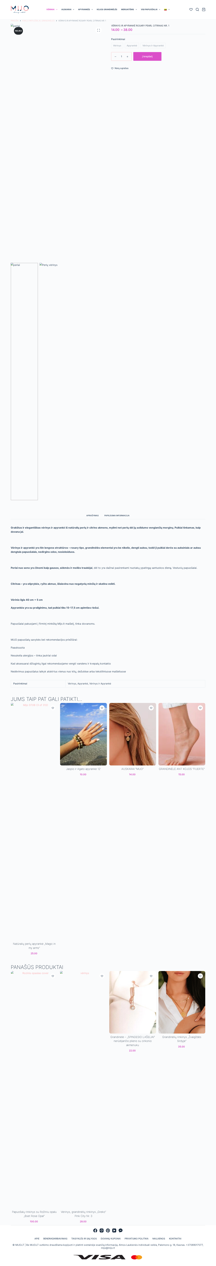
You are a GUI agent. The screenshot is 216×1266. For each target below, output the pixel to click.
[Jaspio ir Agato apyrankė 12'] (83, 734)
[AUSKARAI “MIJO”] (132, 734)
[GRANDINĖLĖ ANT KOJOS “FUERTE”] (181, 734)
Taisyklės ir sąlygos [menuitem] (84, 1238)
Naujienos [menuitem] (158, 1238)
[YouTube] (114, 1230)
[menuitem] (167, 9)
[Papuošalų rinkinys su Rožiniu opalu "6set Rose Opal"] (34, 1089)
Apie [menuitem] (36, 1238)
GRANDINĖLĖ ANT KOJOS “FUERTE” (182, 769)
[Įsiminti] (52, 707)
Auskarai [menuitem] (66, 9)
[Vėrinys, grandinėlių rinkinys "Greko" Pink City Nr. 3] (83, 1089)
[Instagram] (102, 1230)
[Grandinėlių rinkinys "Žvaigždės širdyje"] (181, 1002)
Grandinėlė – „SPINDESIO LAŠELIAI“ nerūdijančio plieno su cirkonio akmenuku (132, 1041)
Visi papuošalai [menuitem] (149, 9)
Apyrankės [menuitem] (84, 9)
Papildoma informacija (117, 515)
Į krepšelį (147, 56)
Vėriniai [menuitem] (50, 9)
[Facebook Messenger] (121, 1230)
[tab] (92, 515)
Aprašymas (92, 515)
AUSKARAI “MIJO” (132, 769)
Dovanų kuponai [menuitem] (111, 1238)
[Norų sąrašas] (191, 9)
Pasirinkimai (118, 39)
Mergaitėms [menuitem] (127, 9)
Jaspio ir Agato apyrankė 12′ (83, 769)
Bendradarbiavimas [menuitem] (55, 1238)
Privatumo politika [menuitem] (136, 1238)
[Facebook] (95, 1230)
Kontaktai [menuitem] (175, 1238)
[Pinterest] (108, 1230)
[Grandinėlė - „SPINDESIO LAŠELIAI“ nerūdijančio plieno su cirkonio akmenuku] (132, 1002)
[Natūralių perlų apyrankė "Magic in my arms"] (34, 821)
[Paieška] (197, 9)
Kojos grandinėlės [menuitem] (107, 9)
